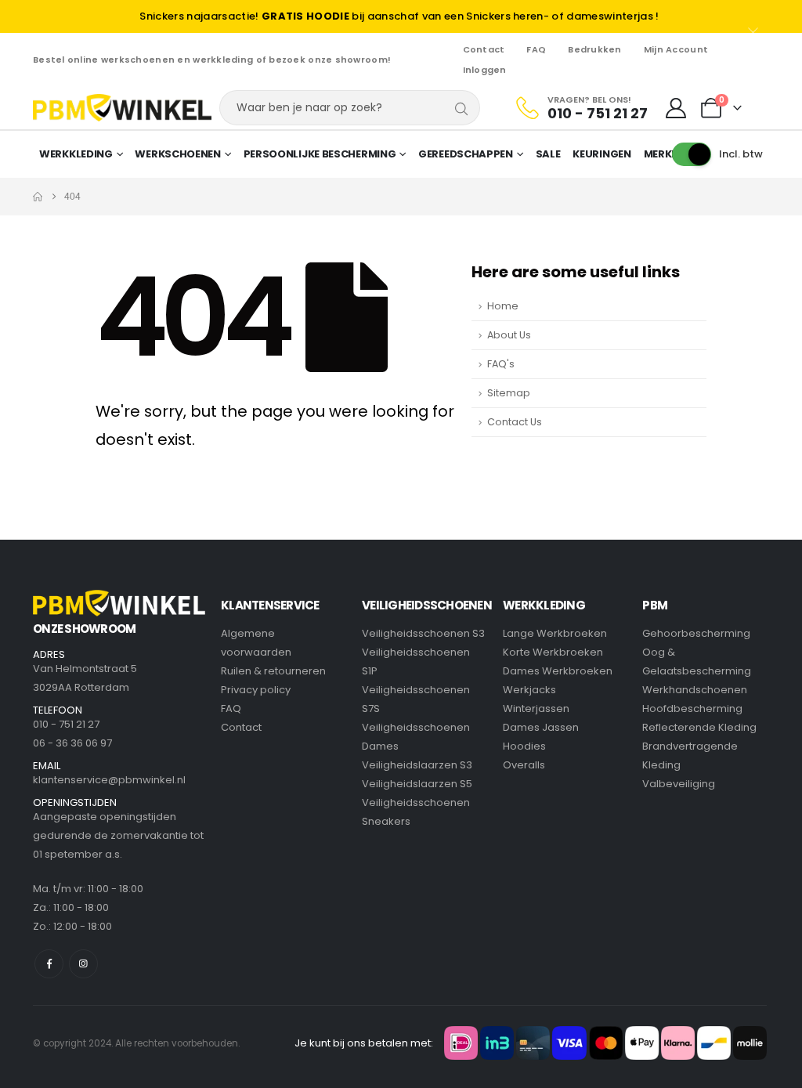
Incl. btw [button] (741, 153)
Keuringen (601, 153)
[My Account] (675, 108)
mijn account (676, 49)
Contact (484, 49)
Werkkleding (76, 153)
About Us (509, 335)
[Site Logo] (122, 107)
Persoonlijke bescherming (320, 153)
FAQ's (501, 363)
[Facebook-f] (48, 963)
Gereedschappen (465, 153)
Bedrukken (594, 49)
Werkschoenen (177, 153)
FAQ (536, 49)
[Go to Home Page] (37, 196)
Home (502, 306)
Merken (664, 153)
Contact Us (514, 421)
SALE (548, 153)
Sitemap (508, 392)
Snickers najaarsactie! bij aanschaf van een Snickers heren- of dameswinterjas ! (399, 16)
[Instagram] (83, 963)
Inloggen (485, 69)
